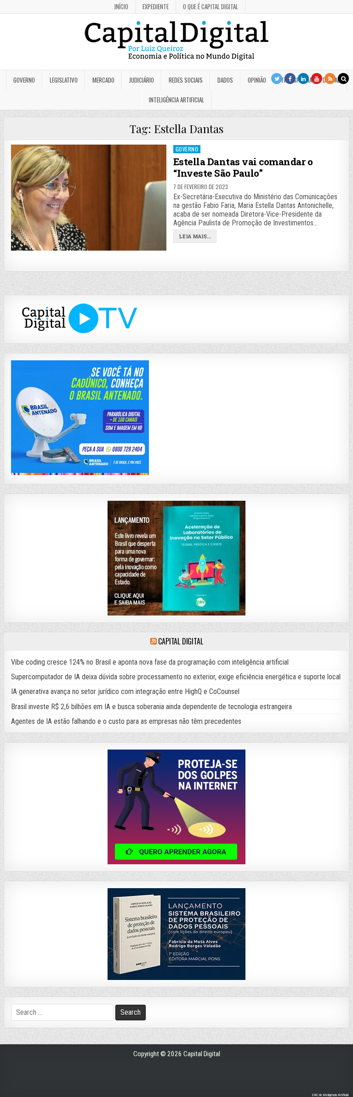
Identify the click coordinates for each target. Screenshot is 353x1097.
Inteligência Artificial (176, 99)
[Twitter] (276, 78)
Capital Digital (180, 641)
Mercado (103, 79)
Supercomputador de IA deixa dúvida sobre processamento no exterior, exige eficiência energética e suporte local (176, 676)
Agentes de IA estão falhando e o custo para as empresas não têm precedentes (126, 721)
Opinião (257, 79)
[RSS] (330, 78)
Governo (24, 79)
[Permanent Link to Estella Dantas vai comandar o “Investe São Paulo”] (89, 198)
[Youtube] (316, 78)
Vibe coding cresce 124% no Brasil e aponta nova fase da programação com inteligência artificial (150, 662)
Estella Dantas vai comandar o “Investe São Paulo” (243, 167)
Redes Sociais (186, 79)
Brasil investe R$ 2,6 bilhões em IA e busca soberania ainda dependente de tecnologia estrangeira (151, 706)
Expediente (155, 6)
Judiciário (141, 79)
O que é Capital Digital (210, 6)
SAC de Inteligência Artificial (330, 1095)
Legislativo (64, 79)
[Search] (343, 78)
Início (121, 6)
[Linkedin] (303, 78)
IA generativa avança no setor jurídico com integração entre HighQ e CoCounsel (125, 691)
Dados (225, 79)
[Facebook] (290, 78)
